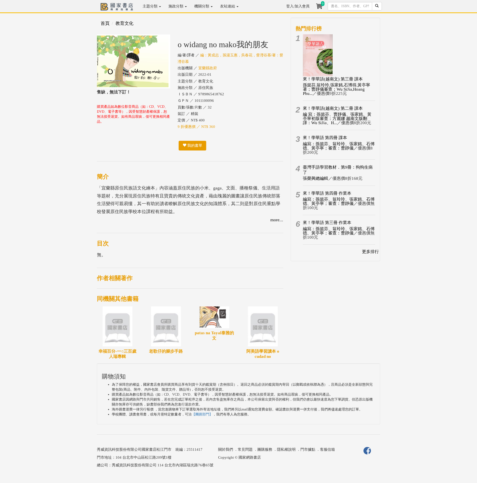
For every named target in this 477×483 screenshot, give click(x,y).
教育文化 (124, 23)
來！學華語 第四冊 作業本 (327, 193)
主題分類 (151, 6)
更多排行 (370, 251)
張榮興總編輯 (315, 178)
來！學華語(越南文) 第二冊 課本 (333, 108)
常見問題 (245, 449)
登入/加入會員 (298, 6)
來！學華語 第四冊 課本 (325, 137)
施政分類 (176, 6)
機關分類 (202, 6)
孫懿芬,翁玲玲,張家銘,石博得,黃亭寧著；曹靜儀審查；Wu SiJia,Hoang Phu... (336, 89)
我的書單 (194, 146)
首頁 (105, 23)
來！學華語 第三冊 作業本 (327, 222)
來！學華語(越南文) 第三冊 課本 (333, 79)
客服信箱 (327, 449)
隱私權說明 (286, 449)
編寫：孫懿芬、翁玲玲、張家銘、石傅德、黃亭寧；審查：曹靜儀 (339, 146)
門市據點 (307, 449)
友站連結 (228, 6)
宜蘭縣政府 (207, 68)
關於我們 (225, 449)
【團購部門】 (202, 414)
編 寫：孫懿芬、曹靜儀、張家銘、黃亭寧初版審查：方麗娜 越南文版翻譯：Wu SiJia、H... (337, 118)
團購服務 (264, 449)
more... (276, 219)
